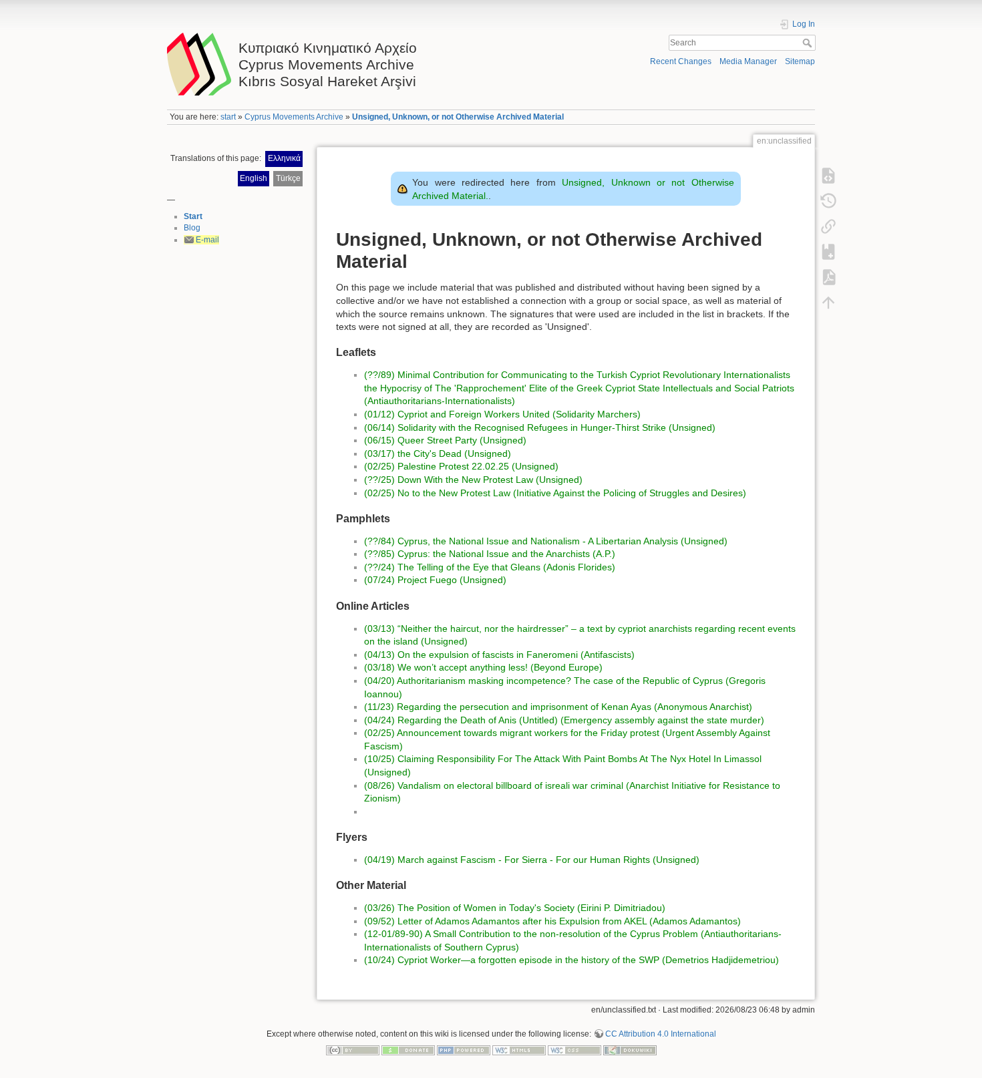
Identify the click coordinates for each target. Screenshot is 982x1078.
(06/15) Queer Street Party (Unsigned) (445, 440)
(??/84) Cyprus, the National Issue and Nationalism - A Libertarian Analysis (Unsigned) (545, 541)
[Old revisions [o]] (828, 201)
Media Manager (748, 61)
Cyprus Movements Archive (293, 117)
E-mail (207, 239)
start (228, 117)
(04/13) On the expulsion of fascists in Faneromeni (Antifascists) (499, 654)
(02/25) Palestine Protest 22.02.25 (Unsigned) (461, 466)
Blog (192, 227)
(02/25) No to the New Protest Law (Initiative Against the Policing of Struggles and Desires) (555, 493)
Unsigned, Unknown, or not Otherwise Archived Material (458, 117)
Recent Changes (680, 61)
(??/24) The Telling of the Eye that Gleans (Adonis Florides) (489, 567)
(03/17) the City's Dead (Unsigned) (437, 453)
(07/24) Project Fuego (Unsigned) (435, 579)
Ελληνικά (284, 158)
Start (193, 216)
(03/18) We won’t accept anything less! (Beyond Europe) (483, 667)
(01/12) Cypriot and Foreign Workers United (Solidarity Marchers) (502, 414)
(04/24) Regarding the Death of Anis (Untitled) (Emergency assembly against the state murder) (564, 720)
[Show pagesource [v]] (828, 175)
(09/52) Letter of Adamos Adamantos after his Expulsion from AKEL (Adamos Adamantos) (552, 921)
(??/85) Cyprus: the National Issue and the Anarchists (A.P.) (489, 553)
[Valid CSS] (574, 1050)
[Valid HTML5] (519, 1050)
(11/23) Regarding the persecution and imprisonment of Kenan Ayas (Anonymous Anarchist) (558, 706)
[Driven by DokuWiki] (630, 1050)
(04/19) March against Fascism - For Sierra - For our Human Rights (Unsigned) (531, 859)
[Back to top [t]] (828, 302)
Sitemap (800, 61)
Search (808, 42)
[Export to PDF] (828, 277)
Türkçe (288, 178)
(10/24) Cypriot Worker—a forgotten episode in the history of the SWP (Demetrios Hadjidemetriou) (571, 959)
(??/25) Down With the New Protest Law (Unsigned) (473, 479)
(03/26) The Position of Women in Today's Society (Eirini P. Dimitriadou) (514, 907)
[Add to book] (828, 251)
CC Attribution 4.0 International (660, 1034)
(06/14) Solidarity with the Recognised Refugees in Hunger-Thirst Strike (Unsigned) (539, 427)
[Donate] (408, 1050)
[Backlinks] (828, 226)
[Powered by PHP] (463, 1050)
